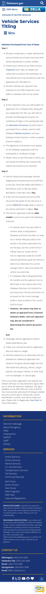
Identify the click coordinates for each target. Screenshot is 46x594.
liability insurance (23, 133)
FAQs (5, 430)
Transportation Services (16, 470)
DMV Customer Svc (16, 570)
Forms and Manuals (14, 476)
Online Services (12, 456)
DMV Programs (12, 491)
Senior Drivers (12, 484)
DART (6, 440)
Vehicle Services (13, 463)
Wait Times (10, 481)
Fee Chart (34, 400)
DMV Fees (10, 494)
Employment (9, 433)
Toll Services (11, 473)
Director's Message (12, 423)
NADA (15, 205)
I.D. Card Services (13, 466)
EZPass (6, 444)
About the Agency (11, 427)
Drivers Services (12, 460)
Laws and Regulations (15, 498)
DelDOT (7, 437)
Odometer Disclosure (18, 125)
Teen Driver (10, 488)
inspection (10, 69)
